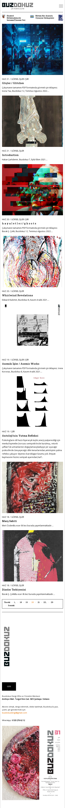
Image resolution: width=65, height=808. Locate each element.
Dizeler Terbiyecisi (14, 589)
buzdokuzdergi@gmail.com (14, 712)
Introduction (10, 155)
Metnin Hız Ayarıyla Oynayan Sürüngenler (45, 17)
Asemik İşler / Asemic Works (20, 363)
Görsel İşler (17, 79)
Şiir (27, 79)
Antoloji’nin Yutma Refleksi (20, 435)
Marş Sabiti (9, 521)
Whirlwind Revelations (17, 295)
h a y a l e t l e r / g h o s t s (19, 223)
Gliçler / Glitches (13, 83)
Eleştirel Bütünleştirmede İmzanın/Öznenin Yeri (16, 18)
